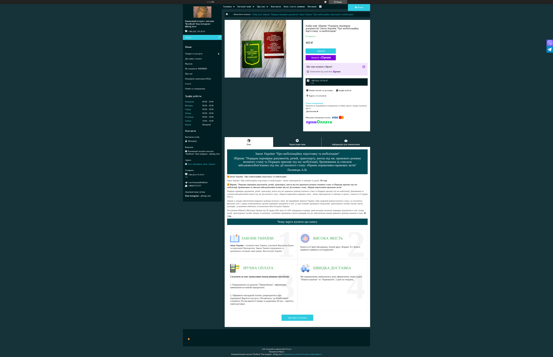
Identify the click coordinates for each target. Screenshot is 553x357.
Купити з (316, 57)
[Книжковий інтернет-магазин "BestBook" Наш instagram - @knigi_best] (202, 12)
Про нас (261, 6)
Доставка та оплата (297, 317)
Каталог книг (244, 6)
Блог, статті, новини (294, 6)
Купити (321, 51)
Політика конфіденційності (312, 354)
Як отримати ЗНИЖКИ (196, 68)
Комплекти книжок (242, 14)
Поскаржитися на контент (292, 354)
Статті (188, 84)
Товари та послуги (193, 53)
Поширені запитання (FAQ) (198, 79)
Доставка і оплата (193, 59)
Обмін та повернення (195, 89)
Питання (312, 6)
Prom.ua (288, 349)
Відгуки (188, 64)
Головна (227, 6)
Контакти (276, 6)
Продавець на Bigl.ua (276, 352)
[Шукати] (219, 37)
